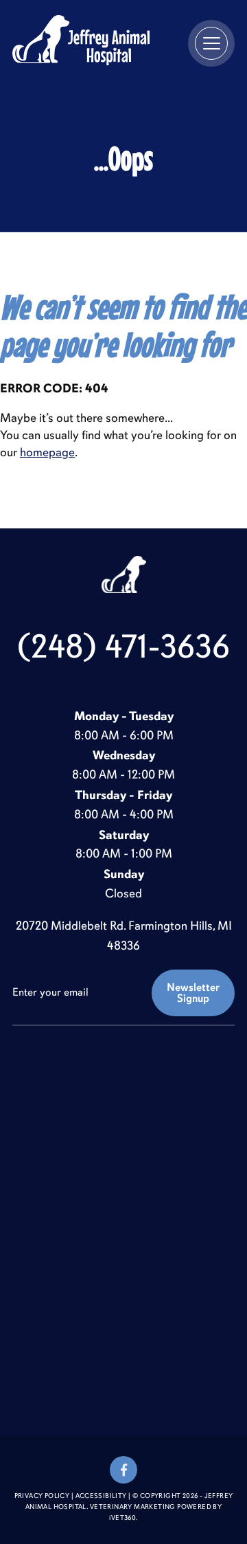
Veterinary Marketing (133, 1507)
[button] (211, 43)
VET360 (122, 1518)
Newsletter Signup (193, 993)
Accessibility (101, 1496)
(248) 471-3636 (123, 646)
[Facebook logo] (123, 1470)
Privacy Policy (42, 1496)
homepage (47, 452)
